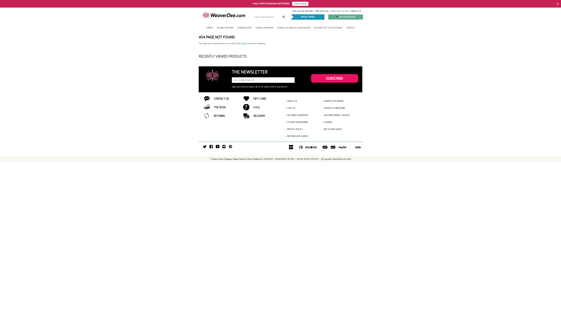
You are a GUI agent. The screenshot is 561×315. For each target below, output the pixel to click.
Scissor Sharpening (297, 122)
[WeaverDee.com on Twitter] (205, 147)
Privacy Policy (295, 129)
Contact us (355, 11)
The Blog (220, 107)
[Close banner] (558, 4)
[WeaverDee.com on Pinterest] (230, 147)
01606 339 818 (342, 11)
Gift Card (259, 98)
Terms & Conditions (334, 108)
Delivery (259, 115)
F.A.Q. (256, 107)
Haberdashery (244, 28)
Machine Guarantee (297, 115)
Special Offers (308, 17)
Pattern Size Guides (297, 136)
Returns (219, 115)
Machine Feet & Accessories (328, 28)
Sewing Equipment (264, 28)
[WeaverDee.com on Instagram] (224, 147)
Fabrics (209, 28)
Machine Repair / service (337, 115)
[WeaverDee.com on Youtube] (217, 147)
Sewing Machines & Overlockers (294, 28)
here (243, 43)
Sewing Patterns (225, 28)
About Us (292, 101)
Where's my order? (334, 101)
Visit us (291, 108)
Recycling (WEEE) (333, 129)
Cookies (328, 122)
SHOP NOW (300, 3)
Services (350, 28)
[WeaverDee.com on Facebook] (211, 147)
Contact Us (221, 98)
